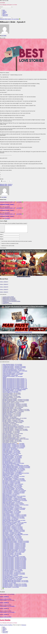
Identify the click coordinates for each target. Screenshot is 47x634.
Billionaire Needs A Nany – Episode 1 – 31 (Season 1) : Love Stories (15, 409)
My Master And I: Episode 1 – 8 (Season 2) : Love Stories (13, 509)
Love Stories (2, 2)
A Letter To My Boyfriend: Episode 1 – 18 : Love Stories (13, 369)
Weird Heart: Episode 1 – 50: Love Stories (10, 587)
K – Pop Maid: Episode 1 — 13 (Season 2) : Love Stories (13, 479)
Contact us (4, 12)
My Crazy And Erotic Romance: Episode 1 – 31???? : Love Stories (15, 504)
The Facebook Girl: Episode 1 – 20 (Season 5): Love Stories (14, 564)
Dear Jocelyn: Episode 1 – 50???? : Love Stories (11, 435)
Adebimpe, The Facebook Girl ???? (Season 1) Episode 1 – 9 (14, 378)
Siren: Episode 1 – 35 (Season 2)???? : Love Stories (12, 533)
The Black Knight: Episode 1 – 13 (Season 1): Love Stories (13, 545)
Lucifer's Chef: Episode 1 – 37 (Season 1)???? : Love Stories (14, 490)
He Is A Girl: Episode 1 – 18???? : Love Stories (11, 453)
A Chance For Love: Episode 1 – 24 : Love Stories (12, 365)
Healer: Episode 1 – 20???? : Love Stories (10, 454)
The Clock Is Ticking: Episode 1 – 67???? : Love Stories (13, 552)
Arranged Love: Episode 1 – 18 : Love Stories (11, 396)
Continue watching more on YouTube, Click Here (23, 332)
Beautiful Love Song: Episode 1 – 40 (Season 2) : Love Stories (14, 404)
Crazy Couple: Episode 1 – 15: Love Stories (11, 432)
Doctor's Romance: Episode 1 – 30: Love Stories (11, 440)
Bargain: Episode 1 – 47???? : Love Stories (10, 402)
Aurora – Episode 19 (4, 289)
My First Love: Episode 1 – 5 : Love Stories (10, 505)
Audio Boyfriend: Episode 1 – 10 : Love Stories (11, 397)
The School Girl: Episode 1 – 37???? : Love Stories (12, 576)
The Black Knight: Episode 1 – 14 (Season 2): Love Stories (13, 546)
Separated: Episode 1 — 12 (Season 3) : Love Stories (12, 528)
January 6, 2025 (3, 599)
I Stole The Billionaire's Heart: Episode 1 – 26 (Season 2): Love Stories (16, 466)
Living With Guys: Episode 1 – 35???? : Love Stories (12, 484)
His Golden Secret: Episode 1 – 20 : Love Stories (11, 456)
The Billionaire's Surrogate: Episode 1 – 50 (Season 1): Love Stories (15, 542)
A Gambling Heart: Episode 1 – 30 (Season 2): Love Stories (14, 367)
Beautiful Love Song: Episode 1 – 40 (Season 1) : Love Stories (14, 403)
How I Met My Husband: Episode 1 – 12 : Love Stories (13, 463)
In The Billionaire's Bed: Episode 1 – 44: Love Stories (12, 470)
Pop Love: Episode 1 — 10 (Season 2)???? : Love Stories (13, 518)
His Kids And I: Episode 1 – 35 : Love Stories (11, 458)
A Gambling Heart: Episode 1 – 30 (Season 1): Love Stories (14, 366)
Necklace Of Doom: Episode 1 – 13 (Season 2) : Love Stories (14, 515)
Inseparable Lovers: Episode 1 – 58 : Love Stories (12, 474)
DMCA (3, 13)
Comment (2, 232)
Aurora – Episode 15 (4, 281)
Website (1, 238)
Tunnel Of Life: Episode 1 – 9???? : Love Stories (11, 579)
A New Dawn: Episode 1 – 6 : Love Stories (10, 371)
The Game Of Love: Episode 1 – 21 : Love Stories (12, 569)
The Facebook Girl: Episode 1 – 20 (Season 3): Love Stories (14, 561)
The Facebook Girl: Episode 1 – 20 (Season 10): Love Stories (14, 558)
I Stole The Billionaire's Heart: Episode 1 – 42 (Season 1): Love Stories (16, 467)
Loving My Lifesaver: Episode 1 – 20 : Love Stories (12, 488)
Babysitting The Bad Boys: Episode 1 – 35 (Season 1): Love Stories (15, 400)
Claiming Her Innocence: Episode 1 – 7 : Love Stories (12, 425)
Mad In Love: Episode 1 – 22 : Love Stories (10, 493)
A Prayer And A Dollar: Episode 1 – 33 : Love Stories (12, 373)
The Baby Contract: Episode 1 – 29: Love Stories (12, 537)
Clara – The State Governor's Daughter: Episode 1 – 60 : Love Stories (15, 426)
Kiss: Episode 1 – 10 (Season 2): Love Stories (11, 481)
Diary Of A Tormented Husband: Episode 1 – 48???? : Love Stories (15, 438)
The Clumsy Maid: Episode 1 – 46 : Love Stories (11, 554)
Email (1, 236)
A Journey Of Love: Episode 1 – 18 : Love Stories (12, 368)
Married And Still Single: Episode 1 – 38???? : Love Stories (14, 496)
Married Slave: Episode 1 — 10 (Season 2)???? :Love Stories (14, 499)
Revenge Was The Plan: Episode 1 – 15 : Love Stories (12, 523)
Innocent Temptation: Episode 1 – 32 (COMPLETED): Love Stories (15, 473)
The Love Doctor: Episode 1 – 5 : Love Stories (11, 571)
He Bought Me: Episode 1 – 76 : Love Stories (11, 451)
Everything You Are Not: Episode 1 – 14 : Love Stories (13, 447)
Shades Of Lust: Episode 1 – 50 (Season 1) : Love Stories (13, 530)
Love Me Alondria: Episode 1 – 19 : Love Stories (12, 487)
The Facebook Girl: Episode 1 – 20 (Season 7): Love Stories (14, 566)
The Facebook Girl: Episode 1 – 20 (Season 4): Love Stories (14, 562)
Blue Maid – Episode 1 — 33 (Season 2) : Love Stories (13, 421)
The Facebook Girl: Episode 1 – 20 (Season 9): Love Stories (14, 568)
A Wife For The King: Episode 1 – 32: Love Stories (12, 374)
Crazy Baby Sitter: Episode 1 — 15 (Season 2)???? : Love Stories (15, 430)
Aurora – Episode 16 (4, 284)
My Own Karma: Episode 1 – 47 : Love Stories (11, 511)
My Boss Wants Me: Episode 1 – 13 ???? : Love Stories (13, 503)
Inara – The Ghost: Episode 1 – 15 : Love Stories (11, 471)
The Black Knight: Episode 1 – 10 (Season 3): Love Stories (13, 543)
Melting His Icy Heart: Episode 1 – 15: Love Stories (12, 502)
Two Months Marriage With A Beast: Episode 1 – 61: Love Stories (15, 580)
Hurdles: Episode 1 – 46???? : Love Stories (10, 464)
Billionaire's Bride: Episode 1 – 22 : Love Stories (11, 412)
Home (3, 10)
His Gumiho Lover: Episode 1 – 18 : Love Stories (12, 457)
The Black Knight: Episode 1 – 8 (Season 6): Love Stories (13, 548)
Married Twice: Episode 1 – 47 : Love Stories (11, 501)
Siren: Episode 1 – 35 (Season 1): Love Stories (11, 532)
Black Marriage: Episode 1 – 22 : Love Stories (11, 415)
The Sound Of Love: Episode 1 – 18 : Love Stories (12, 578)
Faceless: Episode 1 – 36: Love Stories (9, 448)
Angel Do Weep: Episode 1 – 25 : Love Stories (11, 393)
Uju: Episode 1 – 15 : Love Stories (9, 582)
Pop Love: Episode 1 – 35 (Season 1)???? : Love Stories (13, 516)
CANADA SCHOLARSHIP (8, 296)
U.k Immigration (5, 302)
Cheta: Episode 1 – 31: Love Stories (9, 423)
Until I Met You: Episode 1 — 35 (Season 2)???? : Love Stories (14, 584)
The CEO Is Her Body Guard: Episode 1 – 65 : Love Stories (14, 549)
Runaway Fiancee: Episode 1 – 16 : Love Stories (11, 524)
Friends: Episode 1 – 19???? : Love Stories (10, 449)
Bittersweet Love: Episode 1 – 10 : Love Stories (11, 414)
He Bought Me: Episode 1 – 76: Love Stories (11, 452)
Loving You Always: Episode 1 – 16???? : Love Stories (13, 489)
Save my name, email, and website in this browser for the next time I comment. (16, 241)
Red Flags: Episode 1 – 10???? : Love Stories (11, 521)
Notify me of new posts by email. (7, 245)
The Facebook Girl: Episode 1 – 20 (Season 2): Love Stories (14, 560)
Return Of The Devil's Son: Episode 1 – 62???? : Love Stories (14, 522)
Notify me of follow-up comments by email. (9, 243)
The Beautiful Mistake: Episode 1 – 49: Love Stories (12, 538)
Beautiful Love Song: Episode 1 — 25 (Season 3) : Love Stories (14, 406)
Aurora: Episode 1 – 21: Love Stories (9, 398)
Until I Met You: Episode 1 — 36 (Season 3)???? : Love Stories (14, 586)
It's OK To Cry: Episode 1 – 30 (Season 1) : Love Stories (13, 476)
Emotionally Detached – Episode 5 (7, 216)
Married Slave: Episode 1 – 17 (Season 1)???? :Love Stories (14, 498)
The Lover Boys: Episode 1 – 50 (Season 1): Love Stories (13, 573)
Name (1, 234)
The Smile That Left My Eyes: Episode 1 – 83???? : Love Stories (15, 577)
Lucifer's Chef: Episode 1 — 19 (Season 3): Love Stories (13, 492)
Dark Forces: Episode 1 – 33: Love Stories (10, 434)
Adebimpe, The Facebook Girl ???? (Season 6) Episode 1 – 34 (14, 384)
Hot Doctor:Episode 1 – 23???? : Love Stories (11, 460)
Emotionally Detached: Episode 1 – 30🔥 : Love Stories (13, 443)
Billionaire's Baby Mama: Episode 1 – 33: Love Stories (13, 411)
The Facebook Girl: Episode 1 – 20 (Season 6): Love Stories (14, 565)
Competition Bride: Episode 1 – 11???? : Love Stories (12, 427)
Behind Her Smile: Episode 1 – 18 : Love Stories (11, 408)
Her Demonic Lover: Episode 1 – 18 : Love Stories (12, 455)
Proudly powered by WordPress (6, 624)
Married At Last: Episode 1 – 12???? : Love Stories (12, 497)
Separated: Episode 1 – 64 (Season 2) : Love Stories (12, 527)
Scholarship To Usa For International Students (11, 301)
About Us (4, 11)
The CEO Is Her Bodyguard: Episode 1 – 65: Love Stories (13, 550)
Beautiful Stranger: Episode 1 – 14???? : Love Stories (12, 407)
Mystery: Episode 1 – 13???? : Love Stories (10, 513)
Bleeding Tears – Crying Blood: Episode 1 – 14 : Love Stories (14, 418)
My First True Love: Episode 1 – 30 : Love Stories (12, 507)
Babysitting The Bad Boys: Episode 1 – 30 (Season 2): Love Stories (15, 399)
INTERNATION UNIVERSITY (8, 299)
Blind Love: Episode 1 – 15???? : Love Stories (11, 419)
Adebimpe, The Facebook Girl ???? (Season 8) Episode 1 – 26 (14, 386)
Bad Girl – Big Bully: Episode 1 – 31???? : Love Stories (13, 401)
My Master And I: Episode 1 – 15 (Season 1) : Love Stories (13, 508)
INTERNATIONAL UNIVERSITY (9, 300)
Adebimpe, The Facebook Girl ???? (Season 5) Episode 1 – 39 (14, 382)
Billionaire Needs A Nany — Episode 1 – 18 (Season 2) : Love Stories (16, 410)
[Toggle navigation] (0, 8)
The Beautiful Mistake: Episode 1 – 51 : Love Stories (12, 539)
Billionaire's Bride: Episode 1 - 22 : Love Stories (9, 19)
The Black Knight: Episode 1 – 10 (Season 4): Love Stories (13, 544)
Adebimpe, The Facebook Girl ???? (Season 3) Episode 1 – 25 (14, 380)
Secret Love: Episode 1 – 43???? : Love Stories (11, 525)
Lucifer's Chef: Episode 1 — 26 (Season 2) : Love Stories (13, 491)
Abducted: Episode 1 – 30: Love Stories (10, 375)
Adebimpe (4, 377)
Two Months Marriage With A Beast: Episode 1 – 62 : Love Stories (15, 581)
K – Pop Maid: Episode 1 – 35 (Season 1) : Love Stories (13, 478)
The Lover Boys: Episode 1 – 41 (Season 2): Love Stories (13, 572)
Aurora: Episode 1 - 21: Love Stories (7, 594)
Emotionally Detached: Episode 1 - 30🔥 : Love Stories (11, 202)
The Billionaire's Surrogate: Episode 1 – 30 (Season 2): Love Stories (15, 541)
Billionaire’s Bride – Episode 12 (6, 184)
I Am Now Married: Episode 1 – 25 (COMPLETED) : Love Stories (15, 465)
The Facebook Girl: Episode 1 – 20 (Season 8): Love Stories (14, 567)
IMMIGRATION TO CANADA (8, 297)
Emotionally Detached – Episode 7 (7, 204)
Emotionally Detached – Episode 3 (7, 210)
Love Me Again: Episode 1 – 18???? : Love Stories (12, 486)
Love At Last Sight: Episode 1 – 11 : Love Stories (12, 485)
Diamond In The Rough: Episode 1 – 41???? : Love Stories (13, 437)
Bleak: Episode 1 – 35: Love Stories (9, 417)
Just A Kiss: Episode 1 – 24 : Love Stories (10, 477)
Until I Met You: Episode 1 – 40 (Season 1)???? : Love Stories (14, 583)
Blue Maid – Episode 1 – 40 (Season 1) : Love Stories (12, 420)
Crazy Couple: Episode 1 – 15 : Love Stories (11, 431)
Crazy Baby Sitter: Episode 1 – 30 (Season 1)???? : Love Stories (14, 429)
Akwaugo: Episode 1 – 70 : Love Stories (10, 391)
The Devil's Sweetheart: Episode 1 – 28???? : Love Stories (13, 556)
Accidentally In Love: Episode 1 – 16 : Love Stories (12, 376)
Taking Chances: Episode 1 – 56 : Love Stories (11, 535)
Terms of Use (5, 15)
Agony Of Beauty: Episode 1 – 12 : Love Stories (11, 390)
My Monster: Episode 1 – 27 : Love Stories (10, 510)
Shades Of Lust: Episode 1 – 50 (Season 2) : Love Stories (13, 531)
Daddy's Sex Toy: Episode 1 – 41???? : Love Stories (12, 433)
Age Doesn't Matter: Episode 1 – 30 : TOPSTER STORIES (14, 389)
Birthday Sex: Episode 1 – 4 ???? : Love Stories (11, 413)
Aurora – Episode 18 (4, 286)
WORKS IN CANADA (7, 303)
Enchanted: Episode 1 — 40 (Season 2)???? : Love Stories (13, 445)
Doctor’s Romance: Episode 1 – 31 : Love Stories (12, 441)
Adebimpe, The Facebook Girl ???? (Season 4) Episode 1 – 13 (14, 381)
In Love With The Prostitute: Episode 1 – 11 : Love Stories (13, 469)
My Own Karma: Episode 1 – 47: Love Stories (11, 512)
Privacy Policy (5, 14)
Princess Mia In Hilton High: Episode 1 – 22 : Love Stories (13, 520)
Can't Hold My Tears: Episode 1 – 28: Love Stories (12, 422)
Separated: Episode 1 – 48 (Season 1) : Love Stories (12, 526)
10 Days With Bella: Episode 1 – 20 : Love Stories (12, 364)
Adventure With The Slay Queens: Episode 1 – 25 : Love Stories (14, 388)
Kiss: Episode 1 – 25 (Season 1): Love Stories (11, 482)
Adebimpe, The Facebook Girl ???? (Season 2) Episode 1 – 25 (14, 379)
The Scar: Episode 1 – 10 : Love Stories (10, 575)
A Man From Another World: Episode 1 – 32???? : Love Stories (14, 370)
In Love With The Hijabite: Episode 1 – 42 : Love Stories (13, 468)
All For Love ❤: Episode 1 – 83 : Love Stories (11, 392)
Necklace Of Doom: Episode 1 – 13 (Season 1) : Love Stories (14, 514)
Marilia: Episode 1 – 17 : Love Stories (9, 494)
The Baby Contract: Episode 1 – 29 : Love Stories (12, 536)
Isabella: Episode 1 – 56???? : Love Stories (10, 475)
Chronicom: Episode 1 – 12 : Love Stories (10, 424)
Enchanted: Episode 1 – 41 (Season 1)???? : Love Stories (13, 444)
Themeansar (23, 624)
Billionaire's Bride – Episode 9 (6, 185)
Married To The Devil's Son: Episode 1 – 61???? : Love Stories (14, 500)
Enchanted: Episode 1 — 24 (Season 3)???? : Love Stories (13, 446)
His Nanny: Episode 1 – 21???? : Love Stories (11, 459)
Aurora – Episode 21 (4, 291)
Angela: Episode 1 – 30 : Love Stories (9, 395)
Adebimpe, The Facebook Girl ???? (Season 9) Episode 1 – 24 (14, 387)
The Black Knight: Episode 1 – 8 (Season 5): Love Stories (13, 547)
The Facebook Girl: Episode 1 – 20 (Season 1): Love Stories (14, 557)
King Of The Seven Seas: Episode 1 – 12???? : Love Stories (14, 480)
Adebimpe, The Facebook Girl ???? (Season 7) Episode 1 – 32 (14, 385)
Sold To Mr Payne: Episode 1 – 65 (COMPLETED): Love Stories (15, 534)
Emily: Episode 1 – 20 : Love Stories (9, 442)
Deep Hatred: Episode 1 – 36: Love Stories (10, 436)
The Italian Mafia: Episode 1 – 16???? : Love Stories (12, 570)
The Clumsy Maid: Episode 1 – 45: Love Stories (11, 553)
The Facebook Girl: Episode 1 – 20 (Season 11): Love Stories (14, 559)
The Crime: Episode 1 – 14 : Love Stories (10, 555)
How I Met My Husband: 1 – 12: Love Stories (11, 462)
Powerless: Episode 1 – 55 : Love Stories (10, 519)
